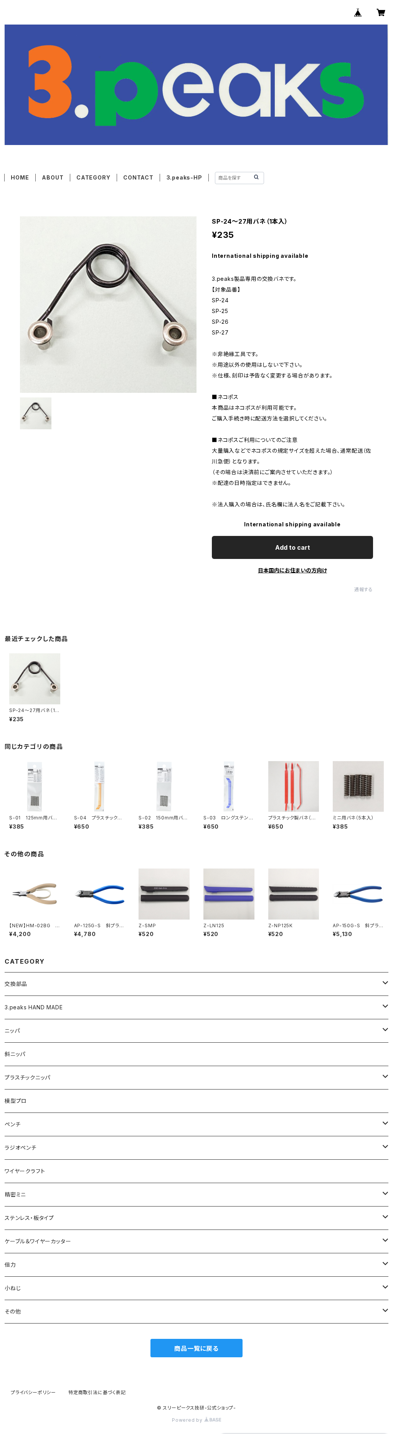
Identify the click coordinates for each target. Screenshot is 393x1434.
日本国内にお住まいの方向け (292, 570)
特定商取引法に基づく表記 (97, 1392)
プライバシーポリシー (33, 1392)
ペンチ (12, 1124)
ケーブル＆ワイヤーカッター (38, 1241)
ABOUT (52, 177)
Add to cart (292, 547)
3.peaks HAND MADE (34, 1007)
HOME (20, 177)
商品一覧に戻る (196, 1348)
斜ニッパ (15, 1054)
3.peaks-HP (184, 177)
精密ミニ (15, 1194)
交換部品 (16, 984)
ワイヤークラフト (25, 1171)
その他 (13, 1311)
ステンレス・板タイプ (29, 1218)
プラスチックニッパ (27, 1077)
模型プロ (16, 1101)
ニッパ (12, 1030)
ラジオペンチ (20, 1147)
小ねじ (13, 1288)
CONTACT (138, 177)
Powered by (188, 1420)
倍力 (10, 1264)
